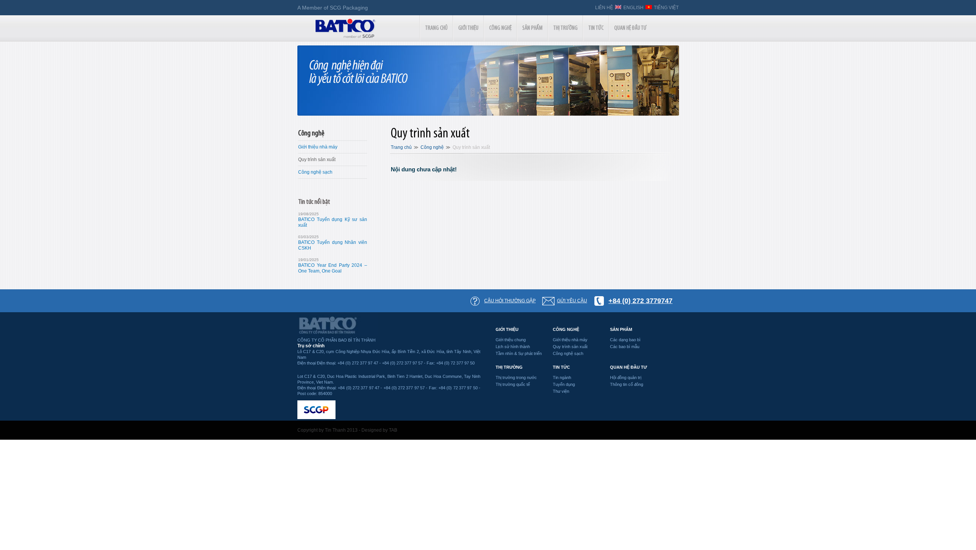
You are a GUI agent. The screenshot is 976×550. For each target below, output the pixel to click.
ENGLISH (633, 7)
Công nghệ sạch (315, 172)
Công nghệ (311, 133)
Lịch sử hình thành (513, 346)
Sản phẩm (621, 329)
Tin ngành (562, 377)
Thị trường (509, 367)
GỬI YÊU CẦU (572, 300)
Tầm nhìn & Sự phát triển (519, 353)
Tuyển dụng (564, 384)
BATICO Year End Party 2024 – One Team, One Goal (332, 268)
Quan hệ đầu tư (628, 367)
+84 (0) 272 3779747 (640, 301)
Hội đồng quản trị (625, 377)
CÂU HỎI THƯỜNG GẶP (510, 300)
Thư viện (561, 391)
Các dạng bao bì (625, 339)
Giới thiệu (507, 329)
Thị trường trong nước (516, 377)
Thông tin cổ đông (626, 384)
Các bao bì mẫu (624, 346)
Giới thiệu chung (511, 339)
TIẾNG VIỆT (666, 7)
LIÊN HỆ (604, 7)
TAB (393, 430)
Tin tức (561, 367)
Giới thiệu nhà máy (317, 147)
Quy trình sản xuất (317, 159)
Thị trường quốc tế (513, 384)
